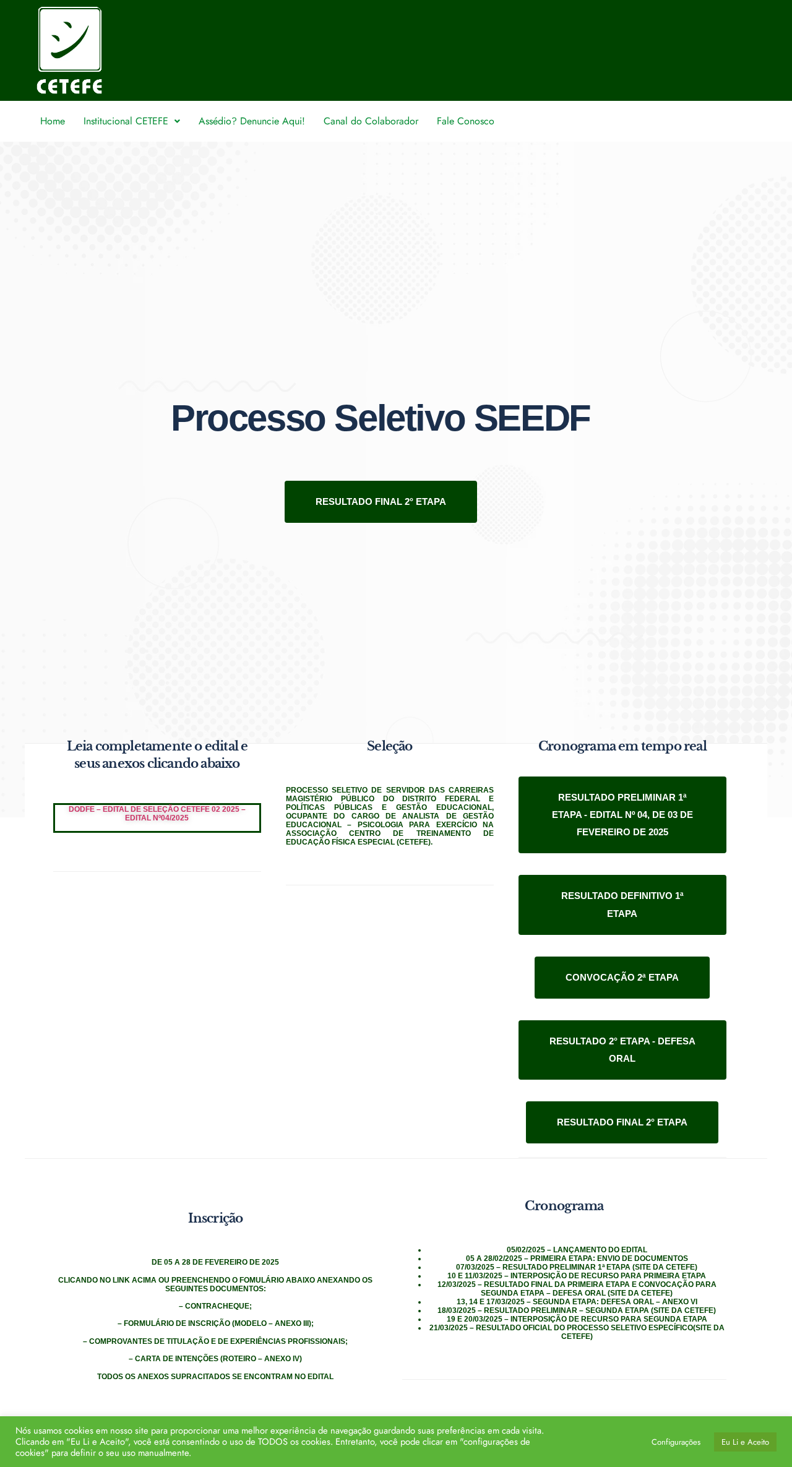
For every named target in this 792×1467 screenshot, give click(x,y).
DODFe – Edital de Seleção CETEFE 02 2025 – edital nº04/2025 (157, 813)
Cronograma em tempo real (622, 746)
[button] (131, 121)
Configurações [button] (676, 1442)
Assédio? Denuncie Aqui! (252, 121)
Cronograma (564, 1205)
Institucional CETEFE (126, 121)
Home (52, 121)
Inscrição (215, 1218)
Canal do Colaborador (371, 121)
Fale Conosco (465, 121)
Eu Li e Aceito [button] (745, 1442)
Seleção (389, 746)
